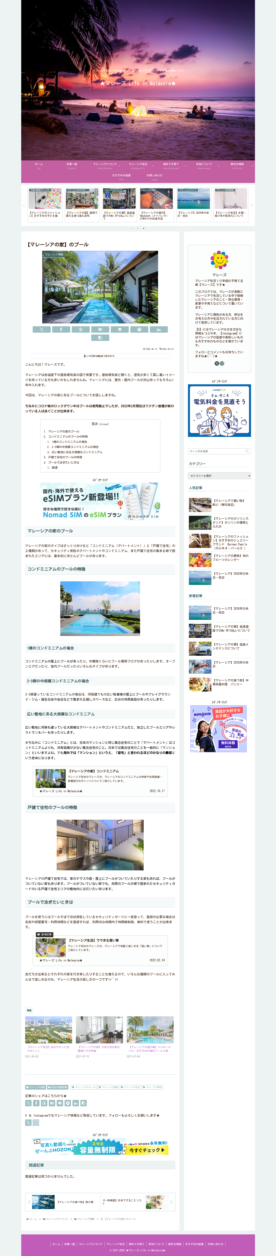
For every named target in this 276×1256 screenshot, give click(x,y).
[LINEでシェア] (120, 329)
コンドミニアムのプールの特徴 (68, 436)
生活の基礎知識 (59, 1087)
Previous (24, 205)
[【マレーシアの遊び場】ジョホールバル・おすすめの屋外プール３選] (150, 1029)
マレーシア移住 (154, 1087)
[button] (100, 338)
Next (252, 205)
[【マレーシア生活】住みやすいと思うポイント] (48, 1029)
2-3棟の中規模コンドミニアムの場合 (75, 447)
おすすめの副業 (194, 1244)
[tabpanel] (45, 204)
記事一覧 (69, 1244)
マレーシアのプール (85, 1087)
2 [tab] (138, 228)
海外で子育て (137, 1244)
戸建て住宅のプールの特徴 (65, 457)
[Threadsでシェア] (81, 329)
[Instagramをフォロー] (36, 1122)
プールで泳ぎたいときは (63, 462)
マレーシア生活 (132, 1087)
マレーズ (219, 275)
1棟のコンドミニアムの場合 (69, 441)
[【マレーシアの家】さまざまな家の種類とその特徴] (99, 1029)
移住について (156, 1244)
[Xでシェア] (42, 329)
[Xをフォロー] (28, 1122)
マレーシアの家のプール (63, 431)
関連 (54, 467)
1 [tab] (132, 228)
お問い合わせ (215, 1244)
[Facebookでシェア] (61, 329)
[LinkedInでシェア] (159, 329)
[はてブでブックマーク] (100, 329)
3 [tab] (144, 228)
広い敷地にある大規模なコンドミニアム (77, 452)
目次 (95, 423)
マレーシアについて (91, 1244)
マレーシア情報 (37, 1087)
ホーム (56, 1244)
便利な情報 (174, 1244)
